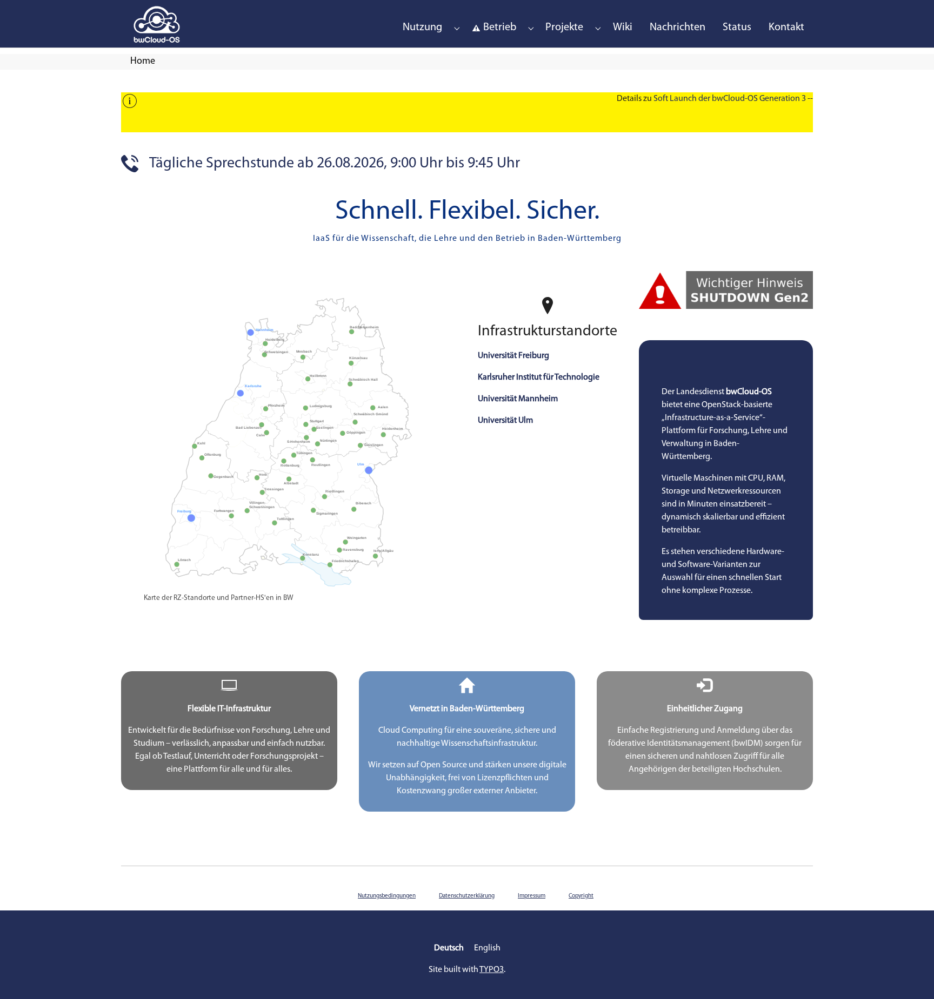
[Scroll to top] (910, 975)
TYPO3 (491, 970)
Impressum (531, 896)
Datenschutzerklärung (467, 896)
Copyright (581, 896)
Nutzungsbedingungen (387, 896)
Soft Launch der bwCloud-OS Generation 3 (729, 98)
